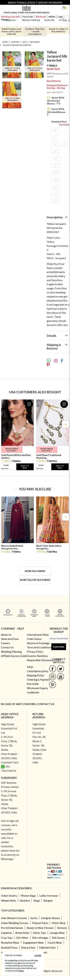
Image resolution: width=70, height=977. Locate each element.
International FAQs (38, 634)
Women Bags (28, 895)
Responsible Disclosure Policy (44, 660)
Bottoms (62, 927)
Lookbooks (33, 692)
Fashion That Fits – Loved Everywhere (35, 31)
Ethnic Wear (59, 922)
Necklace (25, 900)
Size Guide (64, 124)
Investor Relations (37, 655)
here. (21, 970)
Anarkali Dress (9, 947)
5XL (56, 180)
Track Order (27, 17)
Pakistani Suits (47, 947)
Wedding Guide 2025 (10, 17)
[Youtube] (60, 676)
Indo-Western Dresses (14, 918)
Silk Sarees (35, 42)
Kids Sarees (58, 937)
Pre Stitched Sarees (12, 927)
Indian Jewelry (9, 895)
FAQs (30, 666)
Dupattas (6, 932)
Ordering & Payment (38, 679)
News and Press (10, 638)
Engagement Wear (33, 942)
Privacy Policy (35, 651)
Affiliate (51, 17)
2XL (56, 158)
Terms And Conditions (39, 647)
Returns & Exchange (38, 643)
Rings (36, 900)
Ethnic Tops (39, 932)
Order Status (34, 638)
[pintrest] (52, 684)
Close (37, 955)
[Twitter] (60, 668)
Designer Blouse (50, 918)
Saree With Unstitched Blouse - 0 (55, 100)
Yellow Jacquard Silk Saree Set (17, 45)
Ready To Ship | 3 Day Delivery (58, 30)
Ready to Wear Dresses (40, 927)
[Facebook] (52, 668)
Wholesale (41, 16)
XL (55, 151)
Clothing (15, 42)
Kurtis (33, 918)
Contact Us (7, 647)
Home (5, 42)
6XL (56, 187)
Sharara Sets (28, 947)
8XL (56, 201)
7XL (56, 194)
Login (60, 17)
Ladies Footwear (48, 895)
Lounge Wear (57, 932)
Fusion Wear (55, 942)
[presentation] (4, 424)
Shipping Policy (35, 675)
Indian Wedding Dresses (15, 922)
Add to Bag (25, 467)
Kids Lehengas (40, 937)
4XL (56, 172)
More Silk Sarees (35, 571)
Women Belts (8, 900)
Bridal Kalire (22, 932)
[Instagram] (52, 676)
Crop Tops (7, 937)
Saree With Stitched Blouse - (57, 110)
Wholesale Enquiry (37, 688)
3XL (56, 165)
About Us (6, 634)
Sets (24, 42)
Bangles (48, 900)
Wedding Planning (11, 651)
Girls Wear (22, 937)
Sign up (4, 19)
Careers (5, 643)
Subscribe (58, 647)
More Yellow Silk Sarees (35, 580)
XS (55, 130)
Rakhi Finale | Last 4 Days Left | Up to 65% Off (12, 31)
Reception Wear (10, 942)
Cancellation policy (37, 671)
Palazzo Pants (40, 922)
